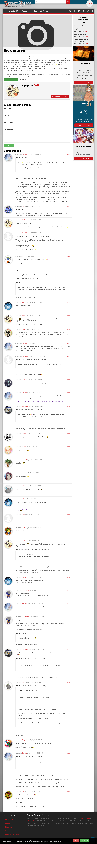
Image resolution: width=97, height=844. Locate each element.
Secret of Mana (85, 818)
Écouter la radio (83, 158)
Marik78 (24, 233)
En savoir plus (84, 840)
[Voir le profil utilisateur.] (12, 91)
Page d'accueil (8, 122)
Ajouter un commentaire (11, 79)
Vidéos (24, 11)
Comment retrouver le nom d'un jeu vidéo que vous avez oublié (83, 27)
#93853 (68, 603)
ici (16, 506)
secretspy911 (26, 406)
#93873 (68, 256)
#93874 (68, 233)
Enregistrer (10, 145)
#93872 (68, 302)
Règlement (8, 827)
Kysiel (23, 682)
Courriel (7, 115)
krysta (24, 446)
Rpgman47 (25, 356)
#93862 (68, 459)
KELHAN (24, 460)
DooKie (87, 43)
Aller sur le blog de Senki (59, 96)
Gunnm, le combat (80, 34)
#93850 (68, 682)
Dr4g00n (24, 379)
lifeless (24, 256)
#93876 (68, 206)
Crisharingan (25, 590)
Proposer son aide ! (84, 125)
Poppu (24, 740)
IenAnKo (24, 433)
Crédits (7, 831)
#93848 (68, 753)
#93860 (68, 486)
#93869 (68, 343)
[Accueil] (18, 4)
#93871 (68, 315)
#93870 (68, 329)
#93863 (68, 446)
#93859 (68, 499)
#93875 (68, 220)
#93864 (68, 433)
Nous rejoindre (9, 819)
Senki (7, 56)
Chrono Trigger (31, 820)
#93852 (68, 616)
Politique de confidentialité (13, 834)
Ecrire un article (83, 82)
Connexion (90, 3)
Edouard (24, 302)
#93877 (68, 154)
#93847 (68, 791)
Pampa (24, 528)
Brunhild (24, 154)
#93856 (68, 540)
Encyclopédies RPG (11, 11)
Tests (41, 11)
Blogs (48, 11)
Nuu (23, 206)
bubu (23, 329)
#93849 (68, 740)
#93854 (68, 590)
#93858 (68, 514)
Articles (34, 11)
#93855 (68, 577)
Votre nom (8, 108)
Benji (23, 514)
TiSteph (24, 486)
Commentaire (9, 129)
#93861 (68, 473)
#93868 (68, 356)
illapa (23, 791)
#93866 (68, 392)
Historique (8, 823)
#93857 (68, 527)
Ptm (23, 473)
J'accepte (76, 840)
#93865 (68, 406)
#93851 (68, 649)
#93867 (68, 379)
